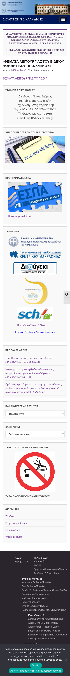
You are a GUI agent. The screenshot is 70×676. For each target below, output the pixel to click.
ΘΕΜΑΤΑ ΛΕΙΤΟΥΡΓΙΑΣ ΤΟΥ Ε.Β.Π (25, 78)
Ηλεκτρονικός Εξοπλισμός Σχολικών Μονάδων (44, 610)
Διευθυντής (39, 561)
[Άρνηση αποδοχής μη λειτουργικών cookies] (65, 660)
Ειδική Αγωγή (19, 70)
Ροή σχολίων (12, 529)
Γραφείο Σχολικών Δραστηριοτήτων (35, 331)
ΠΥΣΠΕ (37, 565)
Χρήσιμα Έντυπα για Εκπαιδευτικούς (45, 618)
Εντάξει (36, 665)
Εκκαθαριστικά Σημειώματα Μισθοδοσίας (47, 634)
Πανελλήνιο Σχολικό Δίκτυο (32, 325)
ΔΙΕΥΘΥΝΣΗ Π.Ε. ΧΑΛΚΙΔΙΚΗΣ (23, 19)
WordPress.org (13, 536)
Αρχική (18, 557)
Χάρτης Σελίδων (22, 561)
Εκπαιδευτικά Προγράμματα (35, 594)
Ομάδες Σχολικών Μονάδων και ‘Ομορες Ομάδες (44, 590)
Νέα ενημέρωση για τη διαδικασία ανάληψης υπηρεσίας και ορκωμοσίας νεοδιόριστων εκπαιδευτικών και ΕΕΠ (29, 373)
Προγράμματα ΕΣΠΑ (19, 215)
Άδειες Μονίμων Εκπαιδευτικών (43, 622)
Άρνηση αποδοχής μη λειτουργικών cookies (35, 670)
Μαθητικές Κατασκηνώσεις (34, 598)
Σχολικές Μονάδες (32, 578)
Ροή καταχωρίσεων (16, 523)
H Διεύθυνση (41, 557)
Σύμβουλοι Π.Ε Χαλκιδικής (46, 573)
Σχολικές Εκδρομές (31, 602)
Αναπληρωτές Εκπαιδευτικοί (41, 638)
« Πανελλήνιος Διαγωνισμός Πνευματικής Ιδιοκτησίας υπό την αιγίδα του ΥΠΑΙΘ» (35, 51)
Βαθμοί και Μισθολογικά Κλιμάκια (44, 630)
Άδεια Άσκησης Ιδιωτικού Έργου (43, 626)
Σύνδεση (10, 516)
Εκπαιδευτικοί (36, 615)
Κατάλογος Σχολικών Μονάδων (36, 582)
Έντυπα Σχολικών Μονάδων (35, 606)
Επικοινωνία (31, 643)
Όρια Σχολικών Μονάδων (33, 586)
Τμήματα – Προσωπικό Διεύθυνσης (50, 569)
